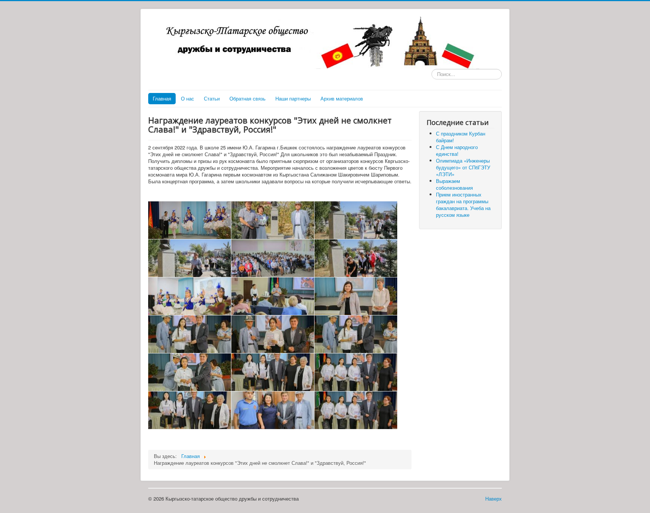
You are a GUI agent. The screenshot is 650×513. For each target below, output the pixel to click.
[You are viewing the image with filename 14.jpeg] (355, 372)
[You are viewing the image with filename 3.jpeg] (272, 410)
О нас (187, 98)
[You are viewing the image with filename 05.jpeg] (355, 258)
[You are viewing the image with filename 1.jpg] (189, 334)
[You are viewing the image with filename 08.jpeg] (355, 296)
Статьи (212, 98)
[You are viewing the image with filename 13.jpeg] (272, 372)
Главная (162, 98)
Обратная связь (247, 98)
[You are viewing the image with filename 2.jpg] (189, 410)
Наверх (493, 498)
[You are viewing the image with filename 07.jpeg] (272, 296)
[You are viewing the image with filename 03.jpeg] (189, 258)
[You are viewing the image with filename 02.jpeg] (355, 220)
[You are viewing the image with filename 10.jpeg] (272, 334)
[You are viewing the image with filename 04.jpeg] (272, 258)
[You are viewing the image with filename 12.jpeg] (189, 372)
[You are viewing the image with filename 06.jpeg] (189, 296)
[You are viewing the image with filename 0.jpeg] (189, 220)
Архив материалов (341, 98)
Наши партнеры (293, 98)
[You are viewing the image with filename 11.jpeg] (355, 334)
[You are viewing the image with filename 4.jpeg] (355, 410)
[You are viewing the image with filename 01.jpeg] (272, 220)
